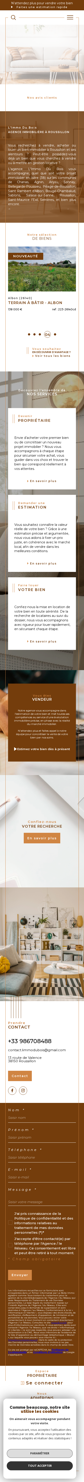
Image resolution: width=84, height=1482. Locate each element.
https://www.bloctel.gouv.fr (23, 1355)
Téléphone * (25, 1165)
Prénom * (21, 1145)
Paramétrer (39, 1453)
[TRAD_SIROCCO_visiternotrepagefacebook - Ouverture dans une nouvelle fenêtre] (12, 1106)
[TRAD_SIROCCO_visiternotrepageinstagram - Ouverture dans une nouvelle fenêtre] (23, 1106)
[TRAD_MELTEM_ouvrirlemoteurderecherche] (13, 17)
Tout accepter (40, 1466)
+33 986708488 (30, 1056)
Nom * (16, 1125)
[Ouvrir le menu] (70, 17)
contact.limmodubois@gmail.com (37, 1066)
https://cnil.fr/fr (59, 1338)
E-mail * (20, 1185)
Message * (22, 1205)
